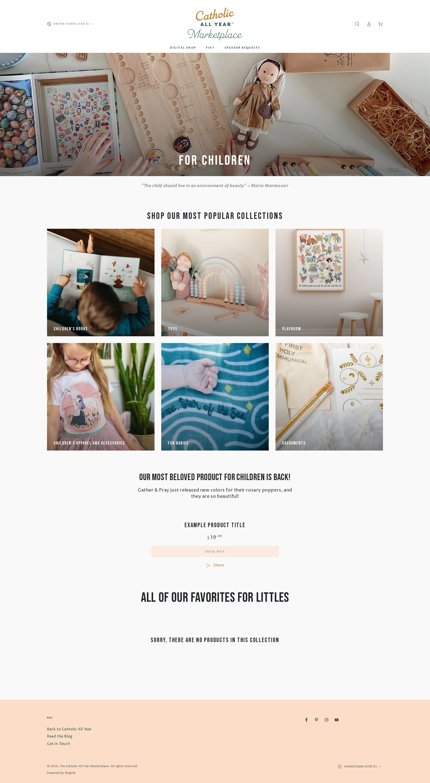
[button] (357, 24)
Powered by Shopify (61, 773)
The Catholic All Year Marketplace (84, 766)
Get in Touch (58, 743)
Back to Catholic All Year (69, 729)
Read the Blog (60, 736)
